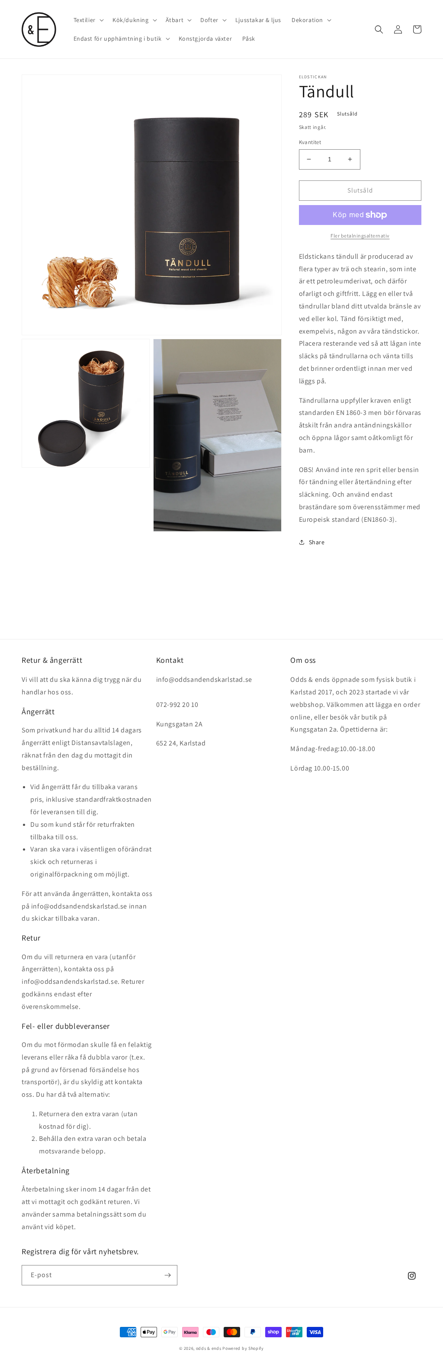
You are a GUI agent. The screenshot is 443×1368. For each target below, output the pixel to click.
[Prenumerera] (167, 1275)
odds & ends (209, 1348)
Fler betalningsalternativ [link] (360, 235)
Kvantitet (310, 142)
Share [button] (317, 542)
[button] (87, 20)
